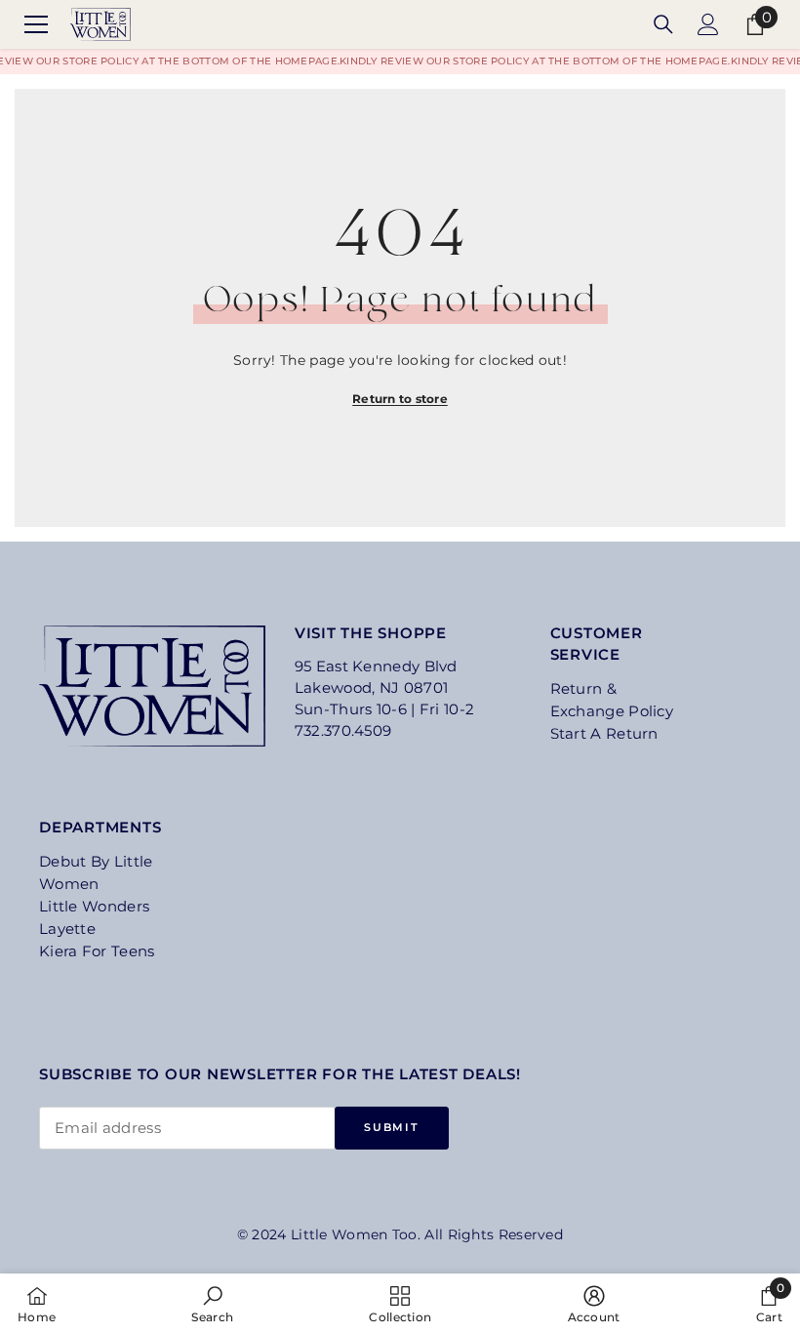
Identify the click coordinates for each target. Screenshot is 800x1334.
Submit (391, 1127)
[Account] (708, 24)
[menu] (36, 24)
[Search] (663, 24)
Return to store (400, 398)
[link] (212, 1303)
